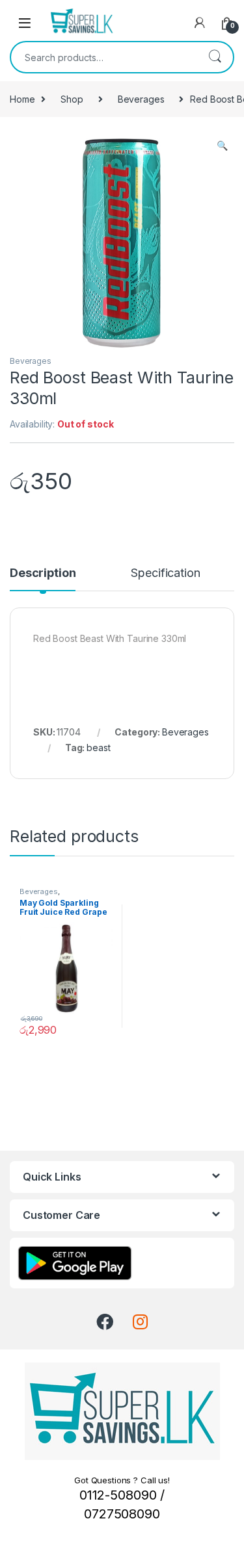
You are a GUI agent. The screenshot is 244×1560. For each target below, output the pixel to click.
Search (215, 57)
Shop (72, 99)
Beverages (141, 99)
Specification (165, 573)
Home (22, 99)
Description (42, 573)
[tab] (42, 579)
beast (98, 747)
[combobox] (104, 57)
